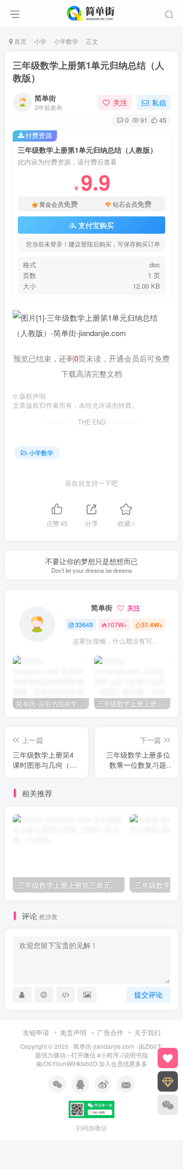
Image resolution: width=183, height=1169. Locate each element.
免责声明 (73, 1032)
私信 (159, 102)
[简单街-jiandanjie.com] (91, 11)
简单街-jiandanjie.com (103, 1046)
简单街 (45, 98)
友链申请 (36, 1032)
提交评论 (148, 994)
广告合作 (110, 1032)
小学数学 (66, 41)
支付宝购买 (96, 225)
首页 (19, 41)
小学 (40, 41)
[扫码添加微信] (168, 1105)
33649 (84, 624)
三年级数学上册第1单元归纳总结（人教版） (88, 72)
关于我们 (147, 1032)
